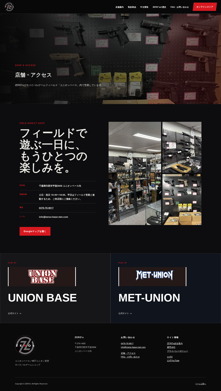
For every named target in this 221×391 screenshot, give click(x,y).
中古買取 (144, 6)
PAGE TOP (213, 376)
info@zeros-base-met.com (133, 347)
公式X (170, 356)
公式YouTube (173, 360)
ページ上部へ (200, 383)
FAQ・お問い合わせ (180, 6)
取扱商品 (132, 6)
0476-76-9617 (46, 207)
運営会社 (171, 347)
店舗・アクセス (128, 353)
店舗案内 (120, 6)
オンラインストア (204, 6)
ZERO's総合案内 (175, 343)
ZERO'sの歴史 (159, 6)
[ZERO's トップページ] (9, 6)
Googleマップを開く (35, 231)
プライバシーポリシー (177, 350)
